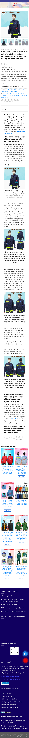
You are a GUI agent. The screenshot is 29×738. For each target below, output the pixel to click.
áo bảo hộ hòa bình (10, 93)
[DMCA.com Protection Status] (6, 712)
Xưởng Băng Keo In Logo (21, 736)
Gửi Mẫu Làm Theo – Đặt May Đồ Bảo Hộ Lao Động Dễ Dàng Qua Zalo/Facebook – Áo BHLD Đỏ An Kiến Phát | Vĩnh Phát (7, 471)
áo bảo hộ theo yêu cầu (13, 95)
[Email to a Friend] (11, 100)
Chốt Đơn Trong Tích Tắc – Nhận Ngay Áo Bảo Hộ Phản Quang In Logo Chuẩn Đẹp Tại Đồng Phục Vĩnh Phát (21, 536)
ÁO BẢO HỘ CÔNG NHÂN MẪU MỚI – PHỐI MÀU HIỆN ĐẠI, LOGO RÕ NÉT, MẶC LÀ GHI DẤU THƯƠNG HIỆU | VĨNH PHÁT (7, 571)
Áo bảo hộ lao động (11, 89)
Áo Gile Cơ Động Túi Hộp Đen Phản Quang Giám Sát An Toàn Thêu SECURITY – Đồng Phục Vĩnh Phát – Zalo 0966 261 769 (7, 537)
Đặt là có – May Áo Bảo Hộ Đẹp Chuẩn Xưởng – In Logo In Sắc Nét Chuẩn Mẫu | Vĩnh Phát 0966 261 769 (7, 504)
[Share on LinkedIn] (17, 100)
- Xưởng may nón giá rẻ (8, 704)
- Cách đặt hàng (6, 693)
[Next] (25, 24)
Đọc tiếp (7, 477)
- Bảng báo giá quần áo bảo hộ (10, 699)
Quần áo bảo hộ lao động (17, 49)
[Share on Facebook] (5, 100)
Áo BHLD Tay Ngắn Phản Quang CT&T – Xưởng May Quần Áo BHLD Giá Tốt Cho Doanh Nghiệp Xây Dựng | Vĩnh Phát (21, 470)
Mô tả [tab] (4, 109)
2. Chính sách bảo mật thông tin (11, 679)
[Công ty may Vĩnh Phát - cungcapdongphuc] (14, 5)
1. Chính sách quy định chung (10, 676)
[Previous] (3, 24)
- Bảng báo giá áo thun (8, 696)
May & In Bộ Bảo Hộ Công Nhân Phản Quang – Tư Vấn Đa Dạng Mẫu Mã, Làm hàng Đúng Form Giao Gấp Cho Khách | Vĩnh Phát (21, 571)
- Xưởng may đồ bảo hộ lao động (11, 702)
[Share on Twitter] (8, 100)
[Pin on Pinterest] (14, 100)
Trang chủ (4, 49)
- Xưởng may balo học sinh (9, 707)
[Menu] (2, 5)
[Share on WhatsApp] (2, 100)
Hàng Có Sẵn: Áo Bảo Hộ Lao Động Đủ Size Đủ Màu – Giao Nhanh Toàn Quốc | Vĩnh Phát (21, 503)
